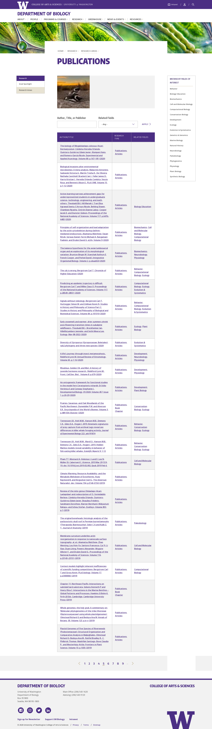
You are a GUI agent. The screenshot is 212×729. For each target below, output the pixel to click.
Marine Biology (176, 140)
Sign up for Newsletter (28, 719)
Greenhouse (94, 19)
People (34, 19)
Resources (135, 19)
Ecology (173, 125)
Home (61, 51)
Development (175, 120)
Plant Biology (175, 171)
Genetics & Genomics (179, 135)
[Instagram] (29, 710)
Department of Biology (43, 13)
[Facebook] (20, 710)
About (21, 19)
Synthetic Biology (177, 176)
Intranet (73, 719)
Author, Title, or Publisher (71, 117)
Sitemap (96, 725)
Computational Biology (180, 109)
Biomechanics (176, 99)
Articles (118, 153)
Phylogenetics (176, 161)
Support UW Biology (55, 719)
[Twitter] (39, 710)
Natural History (176, 145)
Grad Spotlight (25, 84)
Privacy (76, 725)
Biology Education (178, 94)
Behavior (173, 89)
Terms (86, 725)
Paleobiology (175, 156)
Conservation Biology (179, 114)
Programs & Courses (55, 19)
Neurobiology (176, 151)
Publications (121, 150)
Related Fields (106, 117)
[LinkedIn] (48, 710)
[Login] (185, 4)
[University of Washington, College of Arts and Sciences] (55, 5)
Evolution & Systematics (180, 130)
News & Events (115, 19)
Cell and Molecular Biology (181, 104)
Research (77, 19)
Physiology (174, 166)
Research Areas (89, 51)
